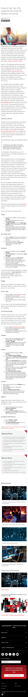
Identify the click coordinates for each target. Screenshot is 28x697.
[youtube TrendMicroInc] (17, 654)
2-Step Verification (18, 294)
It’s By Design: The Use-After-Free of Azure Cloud (13, 524)
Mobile (4, 428)
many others (23, 204)
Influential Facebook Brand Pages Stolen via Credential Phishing (12, 447)
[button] (11, 662)
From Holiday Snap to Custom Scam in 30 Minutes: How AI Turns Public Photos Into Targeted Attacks (13, 437)
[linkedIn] (9, 21)
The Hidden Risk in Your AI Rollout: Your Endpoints (13, 472)
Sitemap (3, 688)
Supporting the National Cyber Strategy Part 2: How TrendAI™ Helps (14, 468)
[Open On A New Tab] (7, 21)
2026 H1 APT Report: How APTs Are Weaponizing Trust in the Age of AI (13, 465)
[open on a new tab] (10, 654)
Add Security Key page (19, 327)
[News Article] (2, 21)
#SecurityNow (10, 428)
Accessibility (4, 686)
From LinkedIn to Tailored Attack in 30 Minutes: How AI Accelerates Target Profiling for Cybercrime (14, 441)
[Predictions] (14, 605)
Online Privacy (9, 427)
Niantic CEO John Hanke (15, 61)
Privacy (3, 683)
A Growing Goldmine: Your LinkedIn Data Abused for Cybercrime (14, 444)
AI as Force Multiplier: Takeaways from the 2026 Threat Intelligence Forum (13, 462)
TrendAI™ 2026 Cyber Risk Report (10, 470)
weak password (5, 102)
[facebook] (4, 21)
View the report (5, 589)
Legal (15, 683)
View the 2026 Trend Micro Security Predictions (12, 615)
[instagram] (13, 654)
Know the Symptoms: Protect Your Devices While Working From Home (13, 450)
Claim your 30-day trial (12, 675)
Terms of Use (17, 686)
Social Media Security (17, 427)
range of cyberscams (17, 72)
